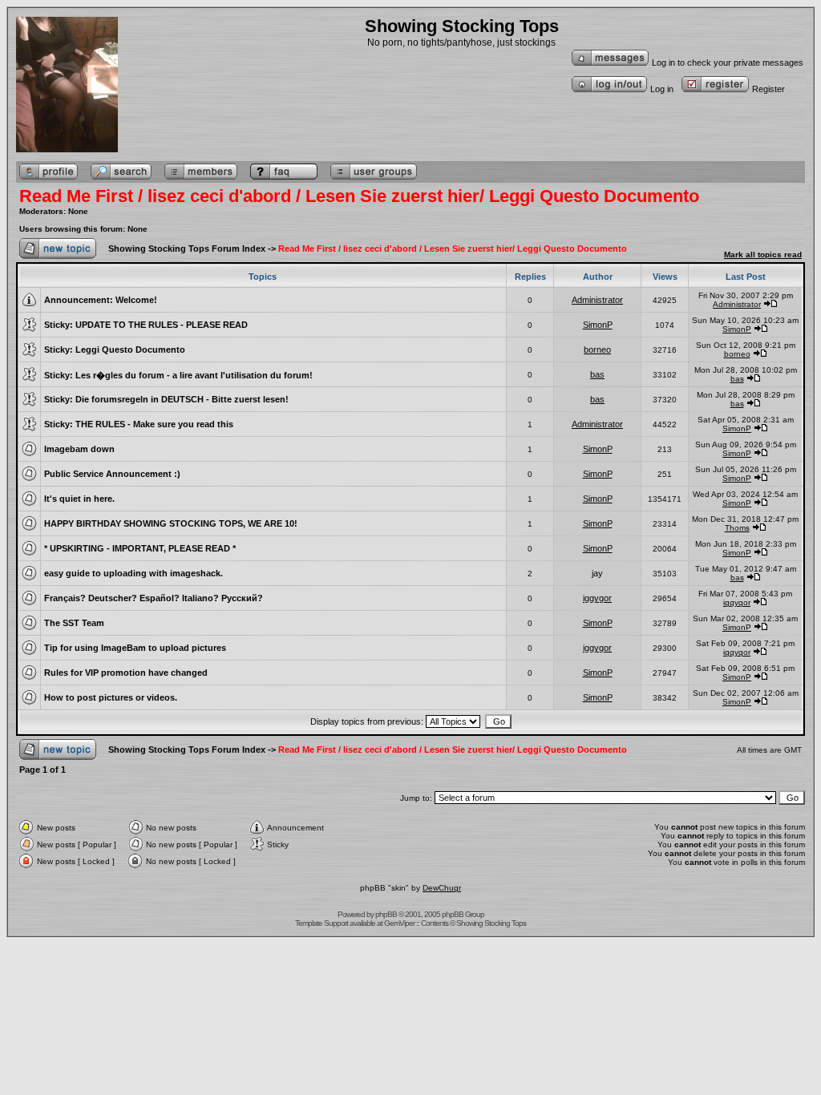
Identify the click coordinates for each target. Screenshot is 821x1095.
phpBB (386, 914)
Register (768, 89)
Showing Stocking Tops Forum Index (186, 248)
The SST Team (74, 623)
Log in (661, 89)
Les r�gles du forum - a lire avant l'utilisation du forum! (194, 375)
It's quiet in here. (79, 498)
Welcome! (136, 300)
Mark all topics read (763, 254)
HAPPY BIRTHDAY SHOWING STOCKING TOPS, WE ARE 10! (170, 523)
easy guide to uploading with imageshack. (133, 573)
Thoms (737, 527)
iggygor (597, 598)
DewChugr (442, 887)
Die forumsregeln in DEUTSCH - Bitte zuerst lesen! (182, 399)
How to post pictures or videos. (110, 697)
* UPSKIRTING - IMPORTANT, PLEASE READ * (140, 548)
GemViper (399, 923)
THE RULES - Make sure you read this (154, 424)
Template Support (321, 923)
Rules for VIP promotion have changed (126, 672)
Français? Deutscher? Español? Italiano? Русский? (153, 598)
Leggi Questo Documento (130, 349)
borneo (597, 349)
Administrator (597, 300)
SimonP (598, 324)
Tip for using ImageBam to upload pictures (135, 648)
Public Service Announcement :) (112, 474)
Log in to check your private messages (727, 62)
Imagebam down (79, 449)
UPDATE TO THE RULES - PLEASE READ (161, 324)
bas (597, 374)
